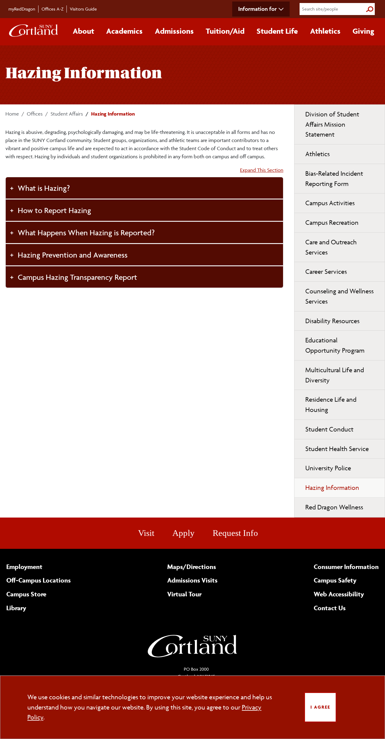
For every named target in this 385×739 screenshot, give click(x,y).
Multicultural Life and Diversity (334, 375)
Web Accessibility (339, 594)
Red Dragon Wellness (334, 507)
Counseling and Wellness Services (339, 296)
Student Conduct (329, 429)
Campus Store (26, 594)
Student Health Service (337, 449)
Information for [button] (257, 8)
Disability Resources (332, 321)
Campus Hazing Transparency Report (77, 277)
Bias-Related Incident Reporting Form (334, 178)
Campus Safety (335, 580)
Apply (183, 533)
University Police (328, 468)
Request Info (235, 533)
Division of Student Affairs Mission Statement (332, 124)
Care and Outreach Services (331, 247)
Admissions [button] (174, 31)
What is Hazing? (44, 188)
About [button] (83, 31)
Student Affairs (67, 114)
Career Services (326, 271)
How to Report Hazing (54, 210)
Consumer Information (346, 566)
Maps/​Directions (191, 566)
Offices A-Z (52, 9)
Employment (24, 566)
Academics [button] (124, 31)
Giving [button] (363, 31)
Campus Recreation (332, 222)
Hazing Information (332, 488)
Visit (146, 533)
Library (16, 608)
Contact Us (330, 608)
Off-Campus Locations (38, 580)
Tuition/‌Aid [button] (225, 31)
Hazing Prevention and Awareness (73, 254)
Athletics (317, 154)
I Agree (320, 707)
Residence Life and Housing (330, 404)
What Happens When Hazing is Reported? (86, 232)
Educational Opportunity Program (335, 345)
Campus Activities (330, 203)
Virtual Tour (184, 594)
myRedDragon (21, 9)
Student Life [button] (277, 31)
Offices (35, 114)
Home (12, 114)
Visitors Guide (83, 9)
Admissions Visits (192, 580)
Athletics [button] (325, 31)
